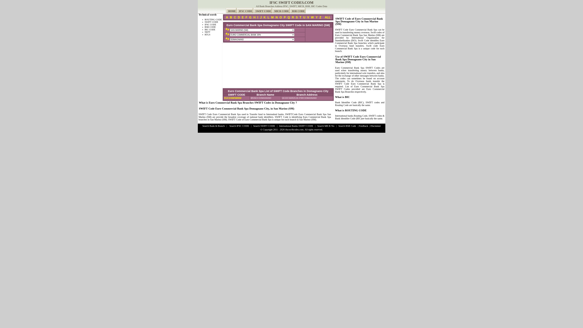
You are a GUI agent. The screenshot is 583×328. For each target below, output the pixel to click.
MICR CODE (281, 11)
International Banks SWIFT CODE (296, 126)
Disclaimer (375, 126)
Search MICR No (325, 126)
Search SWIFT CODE (264, 126)
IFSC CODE (245, 11)
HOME (232, 11)
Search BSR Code (347, 126)
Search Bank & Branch (213, 126)
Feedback (363, 126)
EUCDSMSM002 (232, 98)
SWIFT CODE (263, 11)
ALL (328, 17)
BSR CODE (298, 11)
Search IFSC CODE (239, 126)
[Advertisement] (278, 65)
